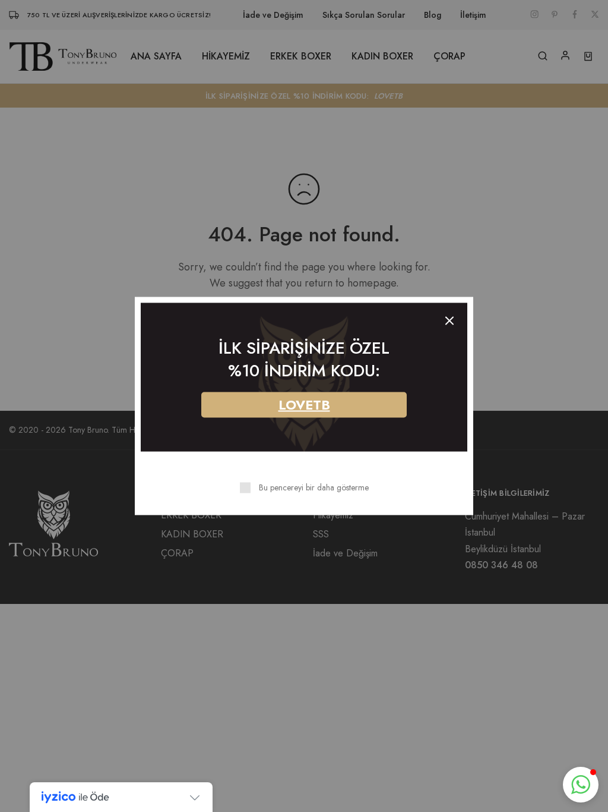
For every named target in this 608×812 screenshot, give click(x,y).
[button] (580, 784)
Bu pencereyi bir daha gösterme (314, 487)
